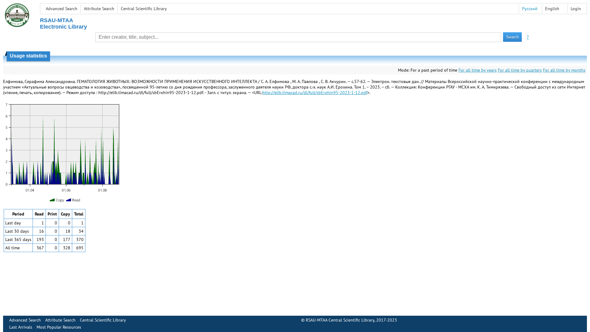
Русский (529, 8)
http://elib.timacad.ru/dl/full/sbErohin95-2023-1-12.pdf (314, 92)
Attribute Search (99, 8)
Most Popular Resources (59, 327)
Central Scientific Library (144, 8)
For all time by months (564, 70)
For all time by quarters (520, 70)
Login (576, 8)
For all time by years (477, 70)
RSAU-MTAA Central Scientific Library (340, 320)
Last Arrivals (20, 327)
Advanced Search (61, 8)
